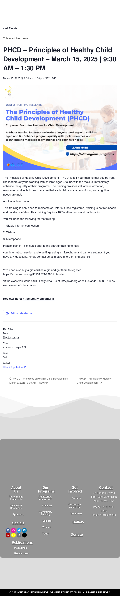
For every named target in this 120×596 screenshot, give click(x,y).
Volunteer (76, 513)
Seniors (47, 520)
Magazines (20, 547)
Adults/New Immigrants (45, 498)
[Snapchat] (13, 535)
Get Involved (75, 489)
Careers (76, 498)
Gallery (78, 522)
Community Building (45, 513)
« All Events (10, 28)
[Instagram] (13, 530)
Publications (22, 542)
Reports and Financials (16, 498)
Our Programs (46, 489)
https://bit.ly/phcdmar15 (39, 299)
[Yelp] (8, 535)
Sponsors (18, 514)
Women (46, 527)
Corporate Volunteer (74, 506)
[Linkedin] (24, 530)
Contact (106, 487)
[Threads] (24, 535)
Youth (45, 533)
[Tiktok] (19, 535)
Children (47, 505)
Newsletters (21, 553)
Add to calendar (19, 313)
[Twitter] (19, 530)
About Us (16, 489)
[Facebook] (8, 530)
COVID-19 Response (16, 507)
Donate (77, 534)
